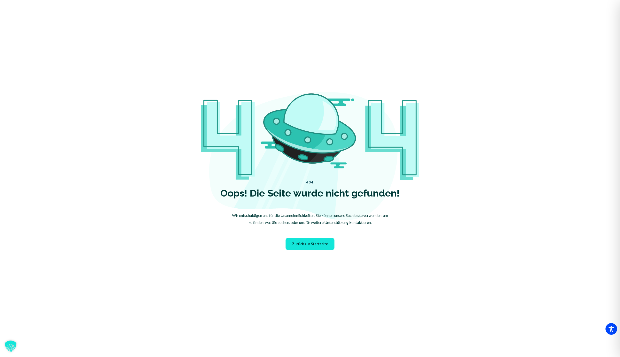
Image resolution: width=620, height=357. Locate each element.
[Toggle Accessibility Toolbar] (611, 329)
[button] (10, 346)
